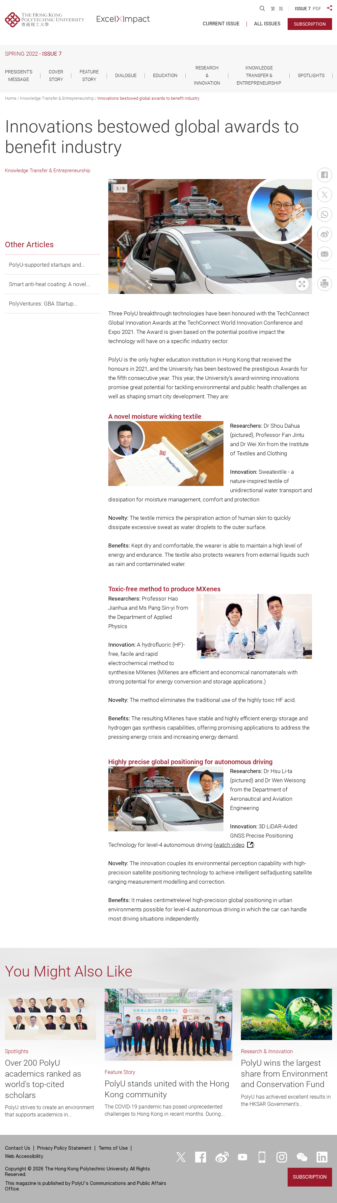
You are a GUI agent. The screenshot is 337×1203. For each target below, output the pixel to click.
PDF (317, 8)
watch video (230, 845)
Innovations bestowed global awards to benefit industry (148, 98)
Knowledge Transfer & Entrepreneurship (57, 98)
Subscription (310, 24)
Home (10, 98)
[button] (122, 240)
